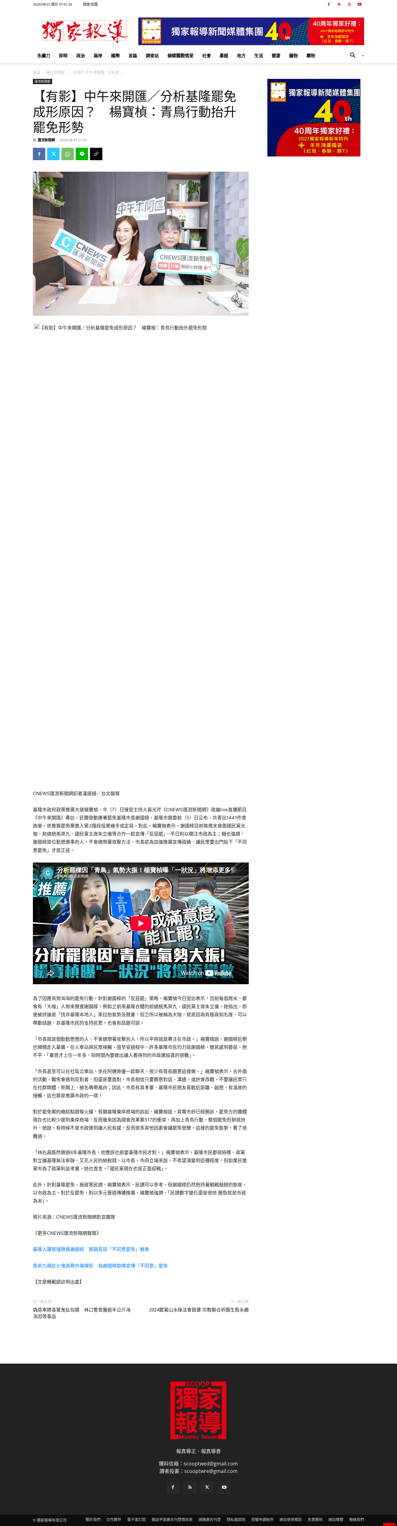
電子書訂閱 (136, 1519)
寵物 (293, 55)
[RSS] (339, 4)
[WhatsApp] (67, 154)
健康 (276, 55)
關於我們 (93, 1519)
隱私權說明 (236, 1519)
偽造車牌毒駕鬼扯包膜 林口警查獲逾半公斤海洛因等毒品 (82, 1313)
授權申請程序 (262, 1519)
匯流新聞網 (55, 72)
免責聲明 (315, 1519)
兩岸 (98, 55)
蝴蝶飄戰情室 (180, 55)
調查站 (152, 55)
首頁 (36, 72)
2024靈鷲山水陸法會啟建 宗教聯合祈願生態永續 (199, 1310)
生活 (258, 55)
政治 (80, 55)
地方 (241, 55)
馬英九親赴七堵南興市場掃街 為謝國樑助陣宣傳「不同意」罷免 (100, 1266)
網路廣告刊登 (209, 1519)
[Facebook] (328, 4)
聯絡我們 (356, 1519)
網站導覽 (335, 1519)
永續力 (43, 55)
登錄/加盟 (90, 4)
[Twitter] (349, 4)
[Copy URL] (96, 154)
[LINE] (82, 154)
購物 (310, 55)
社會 (206, 55)
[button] (355, 55)
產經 (224, 55)
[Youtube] (359, 4)
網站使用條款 (290, 1519)
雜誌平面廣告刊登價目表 (172, 1519)
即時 (63, 55)
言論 (132, 55)
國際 (115, 55)
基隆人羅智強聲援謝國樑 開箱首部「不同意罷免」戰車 (91, 1249)
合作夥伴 (113, 1519)
